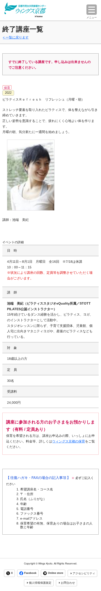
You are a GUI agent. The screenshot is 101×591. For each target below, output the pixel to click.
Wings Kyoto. (45, 563)
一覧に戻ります (17, 37)
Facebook (30, 573)
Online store (55, 573)
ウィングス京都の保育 (68, 441)
